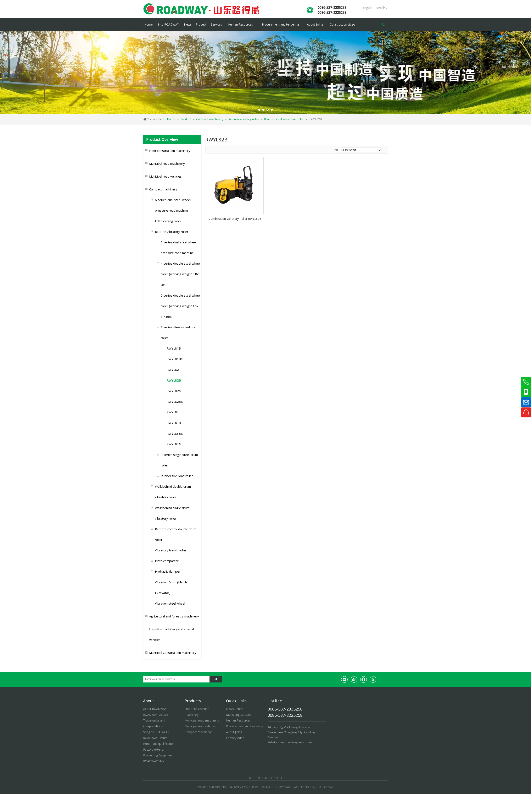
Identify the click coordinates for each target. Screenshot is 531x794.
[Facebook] (363, 679)
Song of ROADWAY (156, 732)
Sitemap (328, 787)
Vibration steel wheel (170, 603)
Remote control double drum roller (175, 534)
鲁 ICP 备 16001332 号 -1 (265, 778)
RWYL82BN (175, 401)
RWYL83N (174, 444)
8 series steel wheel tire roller (178, 332)
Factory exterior (153, 749)
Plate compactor (167, 561)
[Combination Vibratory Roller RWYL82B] (235, 185)
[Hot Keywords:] (384, 24)
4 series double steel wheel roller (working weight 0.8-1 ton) (180, 274)
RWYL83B (174, 423)
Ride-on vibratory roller (171, 231)
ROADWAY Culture (155, 715)
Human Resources (238, 720)
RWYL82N (174, 391)
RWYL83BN (175, 433)
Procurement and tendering (244, 726)
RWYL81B (174, 348)
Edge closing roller (168, 221)
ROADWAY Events (155, 738)
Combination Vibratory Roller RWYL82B (235, 219)
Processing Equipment (158, 755)
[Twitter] (373, 679)
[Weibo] (354, 679)
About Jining (234, 732)
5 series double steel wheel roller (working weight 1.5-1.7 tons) (180, 306)
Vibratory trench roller (170, 550)
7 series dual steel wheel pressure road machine (178, 247)
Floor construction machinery (169, 150)
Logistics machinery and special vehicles (171, 634)
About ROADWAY (155, 709)
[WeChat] (344, 679)
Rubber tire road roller (177, 476)
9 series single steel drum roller (179, 460)
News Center (235, 709)
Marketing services (238, 715)
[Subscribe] (215, 679)
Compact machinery (163, 189)
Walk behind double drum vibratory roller (173, 491)
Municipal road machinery (167, 163)
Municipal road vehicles (165, 176)
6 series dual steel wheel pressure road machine (173, 205)
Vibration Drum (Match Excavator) (171, 587)
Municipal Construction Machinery (172, 652)
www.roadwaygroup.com (295, 742)
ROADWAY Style (154, 761)
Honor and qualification (158, 744)
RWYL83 (173, 412)
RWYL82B (174, 380)
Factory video (235, 738)
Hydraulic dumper (167, 571)
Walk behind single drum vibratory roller (172, 513)
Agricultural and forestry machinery (174, 616)
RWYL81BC (175, 359)
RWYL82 (173, 369)
